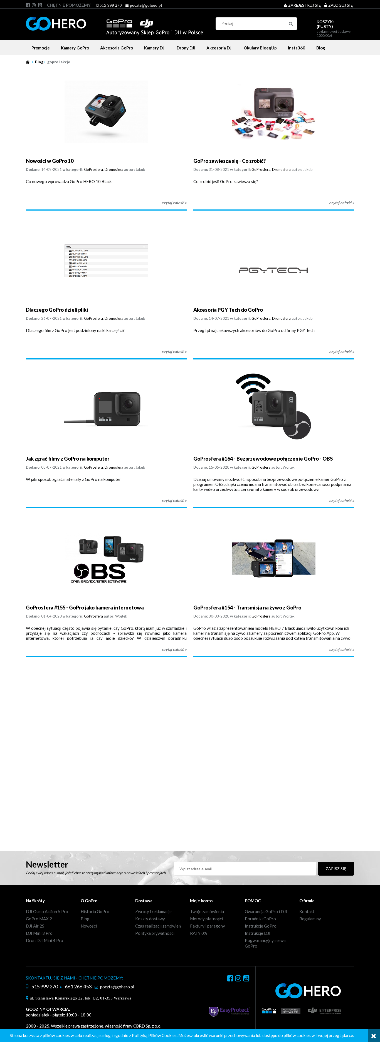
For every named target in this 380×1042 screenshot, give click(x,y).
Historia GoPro (95, 911)
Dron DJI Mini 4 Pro (44, 940)
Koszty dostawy (150, 918)
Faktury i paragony (207, 925)
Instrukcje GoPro (261, 925)
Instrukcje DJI (257, 933)
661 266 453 (78, 986)
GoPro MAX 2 (39, 918)
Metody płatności (206, 918)
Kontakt (306, 911)
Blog (85, 918)
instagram (34, 5)
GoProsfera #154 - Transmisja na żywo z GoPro (247, 607)
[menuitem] (40, 48)
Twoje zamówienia (207, 911)
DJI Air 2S (35, 925)
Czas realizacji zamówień (158, 925)
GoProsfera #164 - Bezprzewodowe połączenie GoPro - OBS (263, 459)
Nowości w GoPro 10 (49, 161)
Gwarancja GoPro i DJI (266, 911)
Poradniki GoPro (260, 918)
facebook (28, 5)
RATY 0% (198, 933)
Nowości (89, 925)
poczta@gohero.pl (146, 5)
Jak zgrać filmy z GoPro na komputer (67, 459)
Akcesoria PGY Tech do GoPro (228, 310)
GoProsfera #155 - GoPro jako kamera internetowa (85, 607)
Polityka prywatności (154, 933)
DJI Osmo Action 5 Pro (47, 911)
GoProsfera (93, 169)
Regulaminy (310, 918)
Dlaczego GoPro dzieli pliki (57, 310)
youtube (40, 5)
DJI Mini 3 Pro (39, 933)
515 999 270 (111, 5)
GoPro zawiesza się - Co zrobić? (229, 161)
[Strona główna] (114, 23)
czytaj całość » (174, 202)
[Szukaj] (291, 24)
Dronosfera (114, 169)
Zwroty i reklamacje (153, 911)
